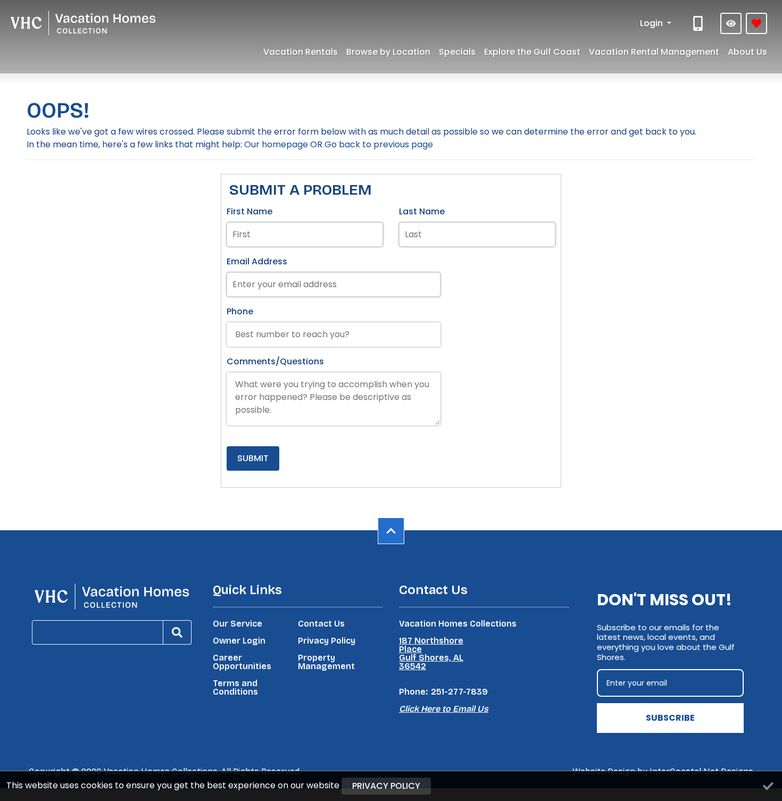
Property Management (326, 662)
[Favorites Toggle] (756, 23)
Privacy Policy (326, 641)
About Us (747, 52)
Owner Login (239, 641)
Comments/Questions (275, 361)
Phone (240, 311)
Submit (253, 458)
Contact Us (321, 624)
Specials (457, 52)
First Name (249, 211)
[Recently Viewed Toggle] (731, 23)
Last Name (422, 211)
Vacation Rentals (300, 52)
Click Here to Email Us (443, 709)
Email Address (257, 261)
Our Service (237, 624)
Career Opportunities (242, 662)
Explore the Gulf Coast (532, 52)
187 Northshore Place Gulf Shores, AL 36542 (431, 654)
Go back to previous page (379, 144)
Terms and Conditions (235, 687)
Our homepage (276, 144)
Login (652, 23)
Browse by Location (388, 52)
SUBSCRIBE (670, 718)
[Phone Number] (699, 23)
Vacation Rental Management (654, 52)
